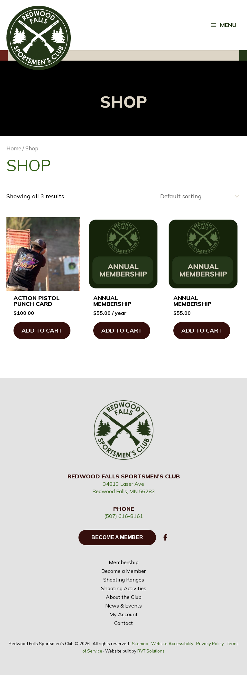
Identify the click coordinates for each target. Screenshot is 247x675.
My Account (123, 614)
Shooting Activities (123, 588)
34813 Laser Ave (123, 484)
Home (13, 148)
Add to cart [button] (42, 330)
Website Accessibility (172, 643)
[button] (165, 537)
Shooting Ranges (123, 579)
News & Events (123, 605)
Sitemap (140, 643)
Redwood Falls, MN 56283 (123, 491)
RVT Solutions (151, 650)
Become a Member (123, 571)
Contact (123, 623)
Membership (124, 562)
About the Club (124, 597)
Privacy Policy (210, 643)
